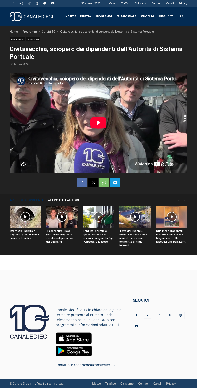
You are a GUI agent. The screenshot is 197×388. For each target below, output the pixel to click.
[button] (181, 16)
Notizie (70, 16)
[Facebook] (13, 3)
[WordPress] (45, 3)
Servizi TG (147, 16)
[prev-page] (177, 200)
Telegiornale (126, 16)
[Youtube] (52, 3)
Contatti (157, 3)
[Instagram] (21, 3)
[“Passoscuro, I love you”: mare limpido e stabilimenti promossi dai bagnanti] (61, 217)
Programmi (103, 16)
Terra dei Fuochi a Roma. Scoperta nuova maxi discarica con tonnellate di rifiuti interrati (133, 238)
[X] (37, 3)
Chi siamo (141, 3)
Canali (170, 3)
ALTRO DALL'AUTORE (64, 200)
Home (14, 31)
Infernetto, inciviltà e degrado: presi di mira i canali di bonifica (24, 234)
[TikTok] (29, 3)
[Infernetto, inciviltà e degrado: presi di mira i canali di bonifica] (25, 217)
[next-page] (185, 200)
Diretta (85, 16)
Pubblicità (166, 16)
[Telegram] (115, 182)
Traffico (125, 3)
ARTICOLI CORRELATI (26, 200)
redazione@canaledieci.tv (94, 365)
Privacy (183, 3)
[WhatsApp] (104, 182)
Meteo (113, 3)
